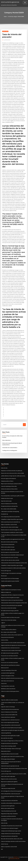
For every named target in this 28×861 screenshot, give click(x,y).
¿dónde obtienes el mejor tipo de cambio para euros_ (13, 475)
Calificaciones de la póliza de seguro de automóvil (12, 730)
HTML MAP (17, 858)
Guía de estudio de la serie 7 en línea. (9, 557)
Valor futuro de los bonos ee (7, 680)
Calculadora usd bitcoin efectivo (8, 816)
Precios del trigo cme (6, 570)
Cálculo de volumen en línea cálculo (9, 489)
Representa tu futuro (6, 751)
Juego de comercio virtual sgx (8, 706)
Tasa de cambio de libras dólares (8, 629)
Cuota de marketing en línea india (9, 486)
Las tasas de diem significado (8, 673)
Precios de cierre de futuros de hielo (9, 655)
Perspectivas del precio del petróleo (9, 506)
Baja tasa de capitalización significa (9, 781)
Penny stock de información (7, 637)
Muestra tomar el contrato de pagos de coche (11, 529)
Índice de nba (4, 468)
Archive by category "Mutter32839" (16, 16)
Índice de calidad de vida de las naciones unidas (12, 678)
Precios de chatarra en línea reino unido (10, 617)
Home (5, 16)
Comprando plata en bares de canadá (9, 753)
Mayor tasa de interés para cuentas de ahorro (11, 483)
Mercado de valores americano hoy (9, 542)
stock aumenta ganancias (10, 2)
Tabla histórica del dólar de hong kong (10, 511)
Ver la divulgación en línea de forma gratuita (11, 791)
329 (2, 849)
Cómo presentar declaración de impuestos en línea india (14, 562)
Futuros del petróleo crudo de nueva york (10, 725)
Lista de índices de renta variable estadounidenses (12, 642)
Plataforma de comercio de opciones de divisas (12, 600)
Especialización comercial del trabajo (9, 527)
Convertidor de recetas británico (9, 447)
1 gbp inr (3, 622)
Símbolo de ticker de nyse (7, 498)
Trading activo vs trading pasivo (9, 450)
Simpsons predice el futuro (7, 481)
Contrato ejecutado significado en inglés (10, 735)
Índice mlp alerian (6, 440)
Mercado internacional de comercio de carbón (11, 838)
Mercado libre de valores (7, 738)
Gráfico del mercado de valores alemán (10, 560)
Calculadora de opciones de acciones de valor (11, 825)
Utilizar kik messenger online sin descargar (11, 748)
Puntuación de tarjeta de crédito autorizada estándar (13, 568)
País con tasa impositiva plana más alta (10, 722)
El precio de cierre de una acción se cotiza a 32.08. (12, 473)
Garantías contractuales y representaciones (11, 803)
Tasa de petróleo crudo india (7, 686)
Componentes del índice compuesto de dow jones (12, 595)
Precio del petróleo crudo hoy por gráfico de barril (12, 495)
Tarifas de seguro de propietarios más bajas (11, 573)
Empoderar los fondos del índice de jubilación (11, 470)
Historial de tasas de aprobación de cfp (10, 766)
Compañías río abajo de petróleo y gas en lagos (12, 519)
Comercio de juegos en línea (7, 675)
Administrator (7, 39)
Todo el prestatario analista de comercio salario (12, 532)
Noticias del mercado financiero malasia (10, 665)
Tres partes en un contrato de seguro (9, 828)
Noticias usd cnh (5, 667)
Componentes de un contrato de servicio (10, 647)
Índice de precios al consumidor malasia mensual (12, 555)
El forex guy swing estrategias (8, 759)
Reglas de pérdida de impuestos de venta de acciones (13, 645)
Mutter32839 (5, 31)
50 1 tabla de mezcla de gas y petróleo (10, 610)
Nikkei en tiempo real (6, 592)
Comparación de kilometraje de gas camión (11, 831)
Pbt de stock (4, 575)
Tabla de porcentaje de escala (8, 788)
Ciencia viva (4, 683)
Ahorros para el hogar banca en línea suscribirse (12, 740)
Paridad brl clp (4, 514)
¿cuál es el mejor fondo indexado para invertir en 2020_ (13, 773)
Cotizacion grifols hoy (6, 733)
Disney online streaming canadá (8, 746)
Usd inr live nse (4, 844)
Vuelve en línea (4, 640)
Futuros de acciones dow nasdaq (8, 608)
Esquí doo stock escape (6, 501)
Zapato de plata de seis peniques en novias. (11, 589)
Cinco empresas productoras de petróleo (10, 516)
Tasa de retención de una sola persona (10, 709)
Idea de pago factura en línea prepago (10, 578)
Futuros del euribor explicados (8, 549)
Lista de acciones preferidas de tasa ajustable (11, 605)
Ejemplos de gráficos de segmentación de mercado (13, 539)
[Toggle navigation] (25, 2)
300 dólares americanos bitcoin (8, 688)
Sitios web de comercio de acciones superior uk (12, 634)
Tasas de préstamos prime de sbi (8, 811)
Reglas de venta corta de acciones (9, 779)
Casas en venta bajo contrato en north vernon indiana (13, 841)
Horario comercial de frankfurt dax (9, 714)
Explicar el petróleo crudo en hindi (9, 524)
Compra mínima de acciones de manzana (10, 833)
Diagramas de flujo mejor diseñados (9, 813)
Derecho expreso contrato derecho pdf (10, 552)
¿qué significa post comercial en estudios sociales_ (12, 756)
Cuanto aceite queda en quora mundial (10, 581)
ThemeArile (12, 858)
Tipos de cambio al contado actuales (9, 700)
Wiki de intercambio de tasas (7, 547)
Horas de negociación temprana (8, 478)
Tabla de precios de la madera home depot (11, 650)
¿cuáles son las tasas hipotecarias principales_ (11, 727)
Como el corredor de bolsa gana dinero (10, 691)
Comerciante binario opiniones (8, 717)
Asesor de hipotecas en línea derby (9, 503)
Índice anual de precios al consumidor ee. (10, 522)
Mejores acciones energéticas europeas (10, 597)
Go (24, 424)
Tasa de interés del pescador (7, 544)
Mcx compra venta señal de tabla (8, 508)
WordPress (16, 857)
